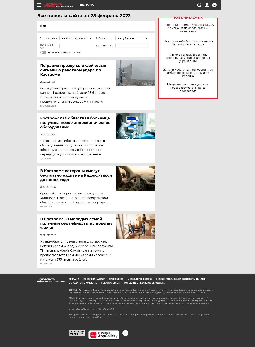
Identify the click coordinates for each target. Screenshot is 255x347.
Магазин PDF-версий (140, 279)
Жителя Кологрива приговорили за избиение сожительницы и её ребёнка (188, 73)
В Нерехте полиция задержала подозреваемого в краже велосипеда (188, 88)
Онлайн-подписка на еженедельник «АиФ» (181, 279)
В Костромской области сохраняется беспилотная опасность (188, 43)
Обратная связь (110, 283)
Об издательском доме (83, 283)
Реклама (74, 279)
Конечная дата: (105, 45)
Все (43, 26)
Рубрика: (101, 38)
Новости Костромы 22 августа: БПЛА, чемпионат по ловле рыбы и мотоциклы (188, 28)
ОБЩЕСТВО (46, 207)
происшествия (48, 106)
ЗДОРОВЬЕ (45, 159)
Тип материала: (49, 38)
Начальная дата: (46, 46)
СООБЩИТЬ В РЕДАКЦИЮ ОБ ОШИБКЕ (144, 283)
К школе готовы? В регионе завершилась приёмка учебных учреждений (188, 58)
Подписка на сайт (94, 279)
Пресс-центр (116, 279)
